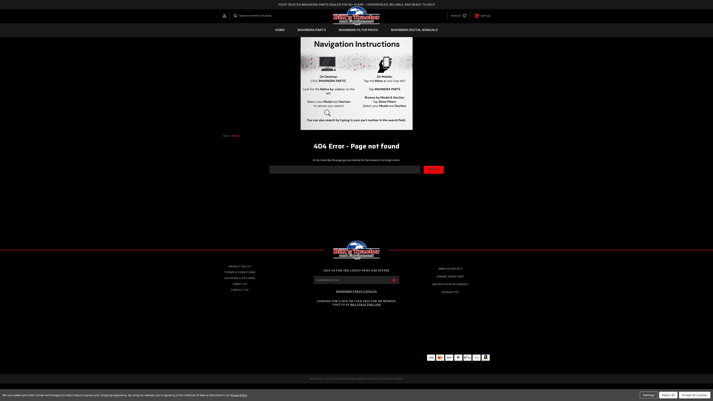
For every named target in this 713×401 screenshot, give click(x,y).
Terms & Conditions (239, 272)
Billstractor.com (365, 304)
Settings (649, 395)
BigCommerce (359, 378)
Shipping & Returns (239, 278)
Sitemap (398, 378)
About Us (240, 284)
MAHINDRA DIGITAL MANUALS (414, 29)
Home (280, 29)
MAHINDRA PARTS (312, 29)
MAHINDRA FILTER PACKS (358, 29)
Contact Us (240, 290)
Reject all (668, 395)
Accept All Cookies (694, 395)
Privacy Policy (240, 266)
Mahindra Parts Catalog (356, 291)
